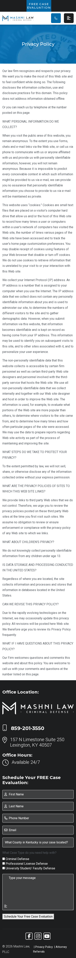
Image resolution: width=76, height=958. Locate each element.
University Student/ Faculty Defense (30, 868)
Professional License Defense (27, 863)
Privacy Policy (44, 947)
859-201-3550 (27, 728)
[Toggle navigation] (69, 18)
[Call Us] (56, 18)
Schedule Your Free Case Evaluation (28, 916)
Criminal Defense (17, 859)
